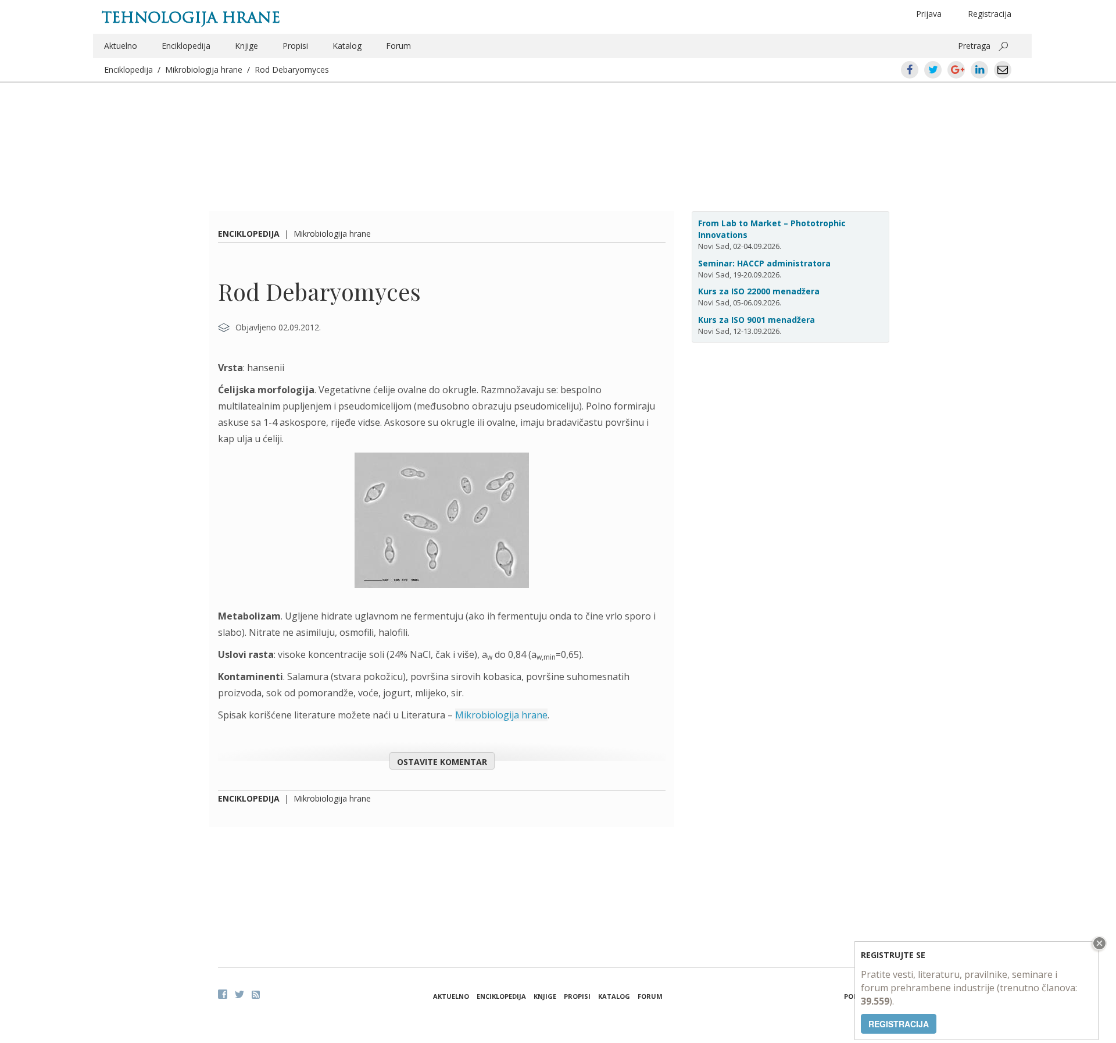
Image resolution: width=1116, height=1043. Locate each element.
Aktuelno (120, 45)
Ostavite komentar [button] (442, 761)
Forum (398, 45)
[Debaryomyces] (442, 527)
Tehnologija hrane (191, 17)
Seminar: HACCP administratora (764, 263)
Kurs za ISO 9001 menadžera (756, 319)
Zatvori (1098, 943)
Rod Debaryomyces (292, 69)
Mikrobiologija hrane (203, 69)
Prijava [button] (929, 13)
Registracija (989, 13)
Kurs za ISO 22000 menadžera (759, 291)
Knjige (246, 45)
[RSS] (256, 995)
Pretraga (974, 45)
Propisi (295, 45)
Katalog (347, 45)
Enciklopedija (186, 45)
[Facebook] (222, 994)
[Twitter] (239, 994)
